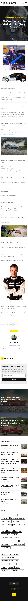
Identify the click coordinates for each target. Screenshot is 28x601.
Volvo (9, 524)
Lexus (11, 567)
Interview (20, 17)
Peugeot (18, 531)
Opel (19, 564)
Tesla (17, 567)
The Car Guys (8, 3)
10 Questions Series (10, 17)
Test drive (13, 515)
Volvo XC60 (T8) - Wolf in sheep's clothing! (9, 453)
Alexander (9, 30)
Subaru (17, 537)
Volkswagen (17, 521)
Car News (22, 524)
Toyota (14, 534)
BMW (9, 521)
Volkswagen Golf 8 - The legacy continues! (9, 446)
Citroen (14, 570)
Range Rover (6, 541)
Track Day (5, 564)
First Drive (5, 534)
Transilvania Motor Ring (10, 560)
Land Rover (6, 547)
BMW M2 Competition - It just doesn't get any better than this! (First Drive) (10, 461)
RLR (21, 551)
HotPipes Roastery (8, 557)
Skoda (19, 528)
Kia (3, 524)
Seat (14, 524)
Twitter (22, 348)
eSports (4, 554)
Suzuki (10, 531)
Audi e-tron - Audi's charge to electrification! (10, 486)
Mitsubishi (5, 544)
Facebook (7, 315)
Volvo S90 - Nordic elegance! (7, 493)
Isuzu (13, 564)
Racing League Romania (9, 551)
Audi (3, 521)
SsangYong (5, 570)
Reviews (4, 515)
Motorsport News (18, 544)
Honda (4, 567)
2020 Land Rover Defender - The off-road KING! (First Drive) (10, 470)
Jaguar (15, 541)
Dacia (4, 531)
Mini (21, 541)
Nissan (4, 528)
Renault (11, 528)
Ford (21, 570)
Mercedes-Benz (7, 537)
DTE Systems (14, 554)
